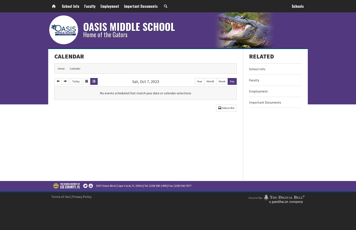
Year (199, 81)
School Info (257, 69)
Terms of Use (60, 197)
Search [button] (165, 6)
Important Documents (141, 6)
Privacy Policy (81, 197)
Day (232, 81)
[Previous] (58, 81)
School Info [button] (70, 6)
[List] (94, 81)
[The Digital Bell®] (276, 198)
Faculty (90, 6)
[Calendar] (86, 81)
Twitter (85, 186)
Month (210, 81)
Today (76, 81)
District (66, 186)
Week (222, 81)
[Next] (65, 81)
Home (53, 6)
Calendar (69, 56)
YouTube (91, 186)
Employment (110, 6)
